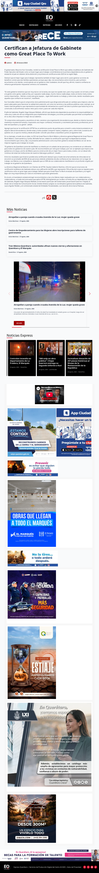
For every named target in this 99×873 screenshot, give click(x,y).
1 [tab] (48, 788)
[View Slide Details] (32, 818)
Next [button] (97, 6)
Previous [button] (2, 6)
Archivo (58, 25)
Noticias (46, 25)
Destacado (33, 25)
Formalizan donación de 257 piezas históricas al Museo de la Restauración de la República (49, 363)
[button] (89, 293)
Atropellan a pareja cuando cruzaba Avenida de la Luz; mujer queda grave (44, 217)
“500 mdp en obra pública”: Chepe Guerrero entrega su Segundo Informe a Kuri (20, 362)
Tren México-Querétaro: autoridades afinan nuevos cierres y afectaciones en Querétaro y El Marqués (45, 247)
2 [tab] (50, 788)
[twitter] (71, 25)
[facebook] (67, 25)
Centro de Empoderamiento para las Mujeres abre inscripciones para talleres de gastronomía (47, 231)
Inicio (21, 25)
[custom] (75, 25)
